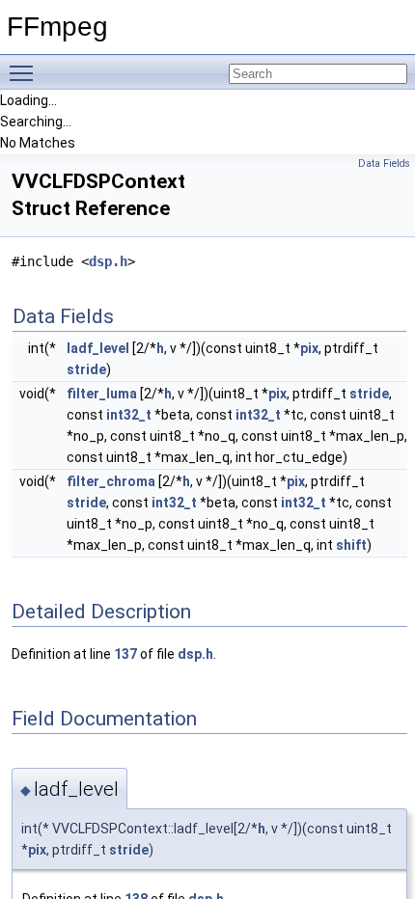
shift (351, 545)
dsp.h (108, 261)
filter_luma (102, 393)
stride (86, 369)
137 (125, 654)
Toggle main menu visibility (25, 72)
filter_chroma (111, 481)
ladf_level (98, 348)
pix (309, 348)
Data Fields (384, 163)
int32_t (129, 414)
